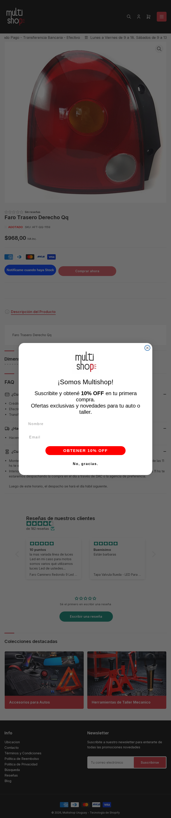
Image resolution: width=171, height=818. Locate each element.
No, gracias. (85, 464)
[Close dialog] (147, 348)
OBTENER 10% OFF (85, 450)
